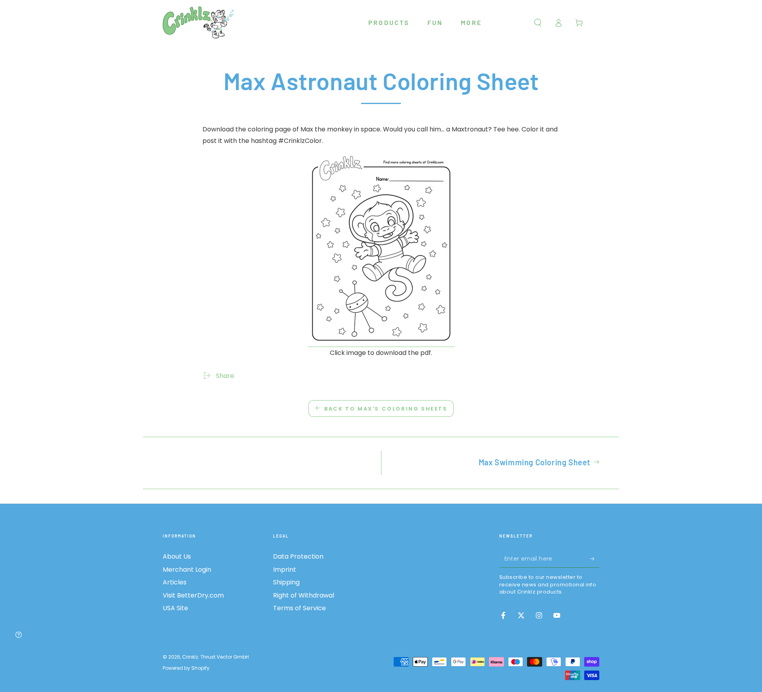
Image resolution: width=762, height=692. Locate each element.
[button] (537, 22)
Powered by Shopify (186, 668)
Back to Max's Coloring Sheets (385, 409)
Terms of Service (299, 608)
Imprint (284, 569)
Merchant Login (187, 569)
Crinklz (190, 656)
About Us (177, 556)
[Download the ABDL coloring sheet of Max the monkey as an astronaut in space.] (381, 342)
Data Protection (298, 556)
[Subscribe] (594, 558)
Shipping (286, 582)
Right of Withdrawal (303, 595)
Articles (175, 582)
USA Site (175, 608)
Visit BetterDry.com (193, 595)
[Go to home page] (198, 22)
